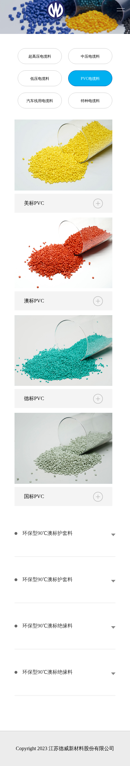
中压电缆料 (90, 56)
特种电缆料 (90, 101)
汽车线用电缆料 (40, 101)
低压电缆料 (39, 78)
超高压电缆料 (39, 56)
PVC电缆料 (90, 78)
